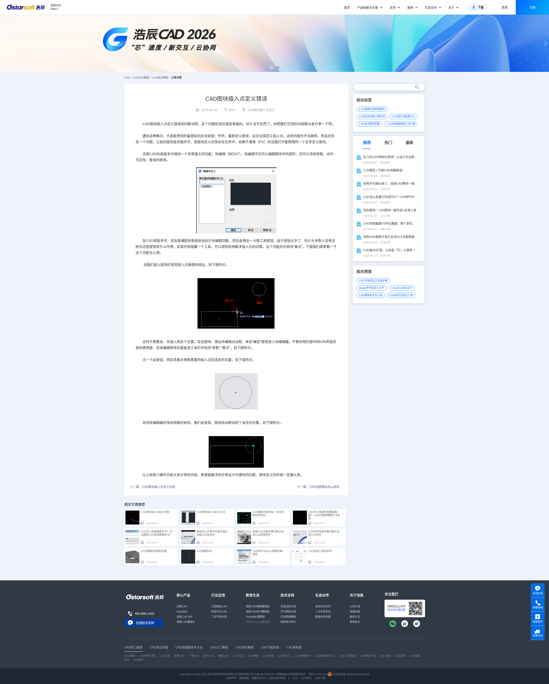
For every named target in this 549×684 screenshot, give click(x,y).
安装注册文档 (288, 606)
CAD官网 (400, 655)
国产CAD (209, 655)
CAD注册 (385, 655)
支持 (393, 7)
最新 (409, 143)
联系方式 (355, 616)
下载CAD (194, 655)
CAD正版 (164, 655)
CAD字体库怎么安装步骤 (373, 280)
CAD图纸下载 (368, 655)
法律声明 (231, 678)
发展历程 (355, 611)
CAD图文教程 (160, 77)
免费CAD (179, 655)
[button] (271, 67)
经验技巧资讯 (288, 621)
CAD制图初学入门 (325, 655)
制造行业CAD (219, 611)
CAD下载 (320, 678)
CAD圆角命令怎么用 (370, 295)
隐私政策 (244, 678)
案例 (410, 7)
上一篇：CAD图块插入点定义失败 (152, 486)
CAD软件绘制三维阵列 (372, 116)
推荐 (367, 143)
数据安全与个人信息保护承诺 (268, 678)
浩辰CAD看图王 (185, 621)
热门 (388, 143)
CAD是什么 (284, 655)
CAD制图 (129, 655)
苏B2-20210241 (317, 674)
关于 (451, 7)
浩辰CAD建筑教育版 (257, 606)
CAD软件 (306, 678)
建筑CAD (223, 655)
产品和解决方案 (368, 7)
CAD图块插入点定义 (261, 110)
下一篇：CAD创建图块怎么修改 (318, 486)
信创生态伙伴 (323, 606)
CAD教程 (253, 655)
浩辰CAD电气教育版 (257, 611)
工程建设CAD (219, 606)
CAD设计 (238, 655)
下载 (481, 7)
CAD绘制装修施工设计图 (401, 123)
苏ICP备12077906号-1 (263, 674)
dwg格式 (138, 659)
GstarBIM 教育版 (255, 616)
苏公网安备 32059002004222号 (351, 674)
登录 (505, 7)
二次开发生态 (323, 611)
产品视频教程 (288, 616)
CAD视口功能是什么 (403, 116)
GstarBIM (181, 611)
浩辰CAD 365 (184, 616)
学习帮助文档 (288, 611)
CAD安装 (268, 655)
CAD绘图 (414, 655)
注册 (532, 7)
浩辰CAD (181, 606)
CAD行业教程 (141, 77)
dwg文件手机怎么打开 (371, 288)
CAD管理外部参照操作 (372, 109)
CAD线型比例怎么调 (401, 295)
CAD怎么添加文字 (401, 288)
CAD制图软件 (303, 655)
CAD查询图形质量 (369, 123)
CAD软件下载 (147, 655)
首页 (347, 7)
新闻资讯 (355, 621)
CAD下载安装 (348, 655)
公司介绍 (355, 606)
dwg (126, 659)
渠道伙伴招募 (323, 616)
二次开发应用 (219, 616)
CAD (127, 77)
